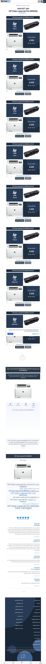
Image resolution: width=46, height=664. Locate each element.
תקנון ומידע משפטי (37, 632)
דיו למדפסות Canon (19, 619)
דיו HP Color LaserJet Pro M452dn (26, 497)
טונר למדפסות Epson (19, 606)
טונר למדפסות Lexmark (19, 612)
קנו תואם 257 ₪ (20, 94)
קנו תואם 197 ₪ (20, 52)
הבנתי (10, 334)
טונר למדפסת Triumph (19, 625)
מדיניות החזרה (37, 609)
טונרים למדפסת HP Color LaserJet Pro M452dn (23, 485)
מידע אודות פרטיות (37, 635)
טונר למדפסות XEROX (19, 609)
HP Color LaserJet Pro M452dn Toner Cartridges (23, 507)
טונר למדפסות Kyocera (19, 600)
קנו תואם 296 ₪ (20, 178)
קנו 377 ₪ (28, 136)
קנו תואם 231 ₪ (20, 136)
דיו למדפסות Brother (36, 625)
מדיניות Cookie (35, 334)
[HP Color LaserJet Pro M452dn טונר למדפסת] (23, 390)
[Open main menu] (44, 1)
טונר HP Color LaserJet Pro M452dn (23, 494)
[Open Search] (39, 1)
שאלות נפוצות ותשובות (36, 644)
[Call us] (42, 1)
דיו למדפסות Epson (19, 622)
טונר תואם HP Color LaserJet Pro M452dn (30, 504)
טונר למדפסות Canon (36, 628)
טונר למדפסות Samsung (36, 619)
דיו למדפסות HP (20, 616)
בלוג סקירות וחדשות (36, 606)
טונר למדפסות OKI (20, 603)
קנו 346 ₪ (28, 94)
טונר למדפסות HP (37, 612)
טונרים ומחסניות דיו (37, 600)
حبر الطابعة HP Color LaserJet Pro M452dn (23, 501)
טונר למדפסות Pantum (19, 628)
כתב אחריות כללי (37, 638)
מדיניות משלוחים (37, 641)
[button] (44, 1)
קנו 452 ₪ (28, 178)
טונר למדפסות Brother (36, 622)
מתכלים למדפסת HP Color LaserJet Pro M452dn (29, 489)
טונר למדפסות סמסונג (36, 616)
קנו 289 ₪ (28, 52)
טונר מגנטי (38, 603)
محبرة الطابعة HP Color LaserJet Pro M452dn (24, 491)
